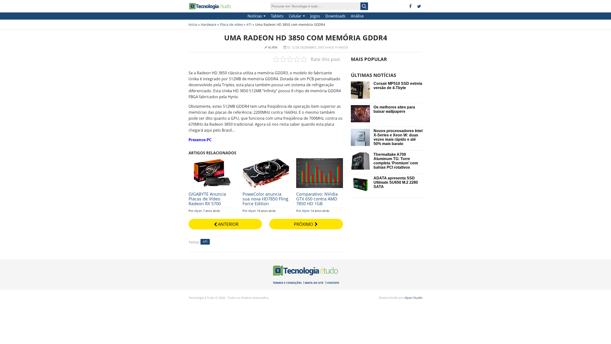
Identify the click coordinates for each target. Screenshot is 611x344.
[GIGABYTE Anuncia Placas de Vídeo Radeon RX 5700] (212, 160)
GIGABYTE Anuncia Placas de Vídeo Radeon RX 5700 (207, 198)
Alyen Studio (413, 298)
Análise (357, 16)
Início (193, 24)
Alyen (272, 47)
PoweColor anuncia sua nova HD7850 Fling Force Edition (265, 198)
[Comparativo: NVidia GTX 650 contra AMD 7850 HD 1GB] (319, 160)
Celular (295, 16)
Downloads (335, 16)
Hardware (208, 24)
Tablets (277, 16)
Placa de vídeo (231, 24)
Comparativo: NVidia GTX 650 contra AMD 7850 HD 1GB (317, 198)
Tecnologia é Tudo (210, 6)
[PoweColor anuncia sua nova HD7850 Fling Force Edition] (265, 160)
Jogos (315, 16)
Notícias (255, 16)
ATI (249, 24)
